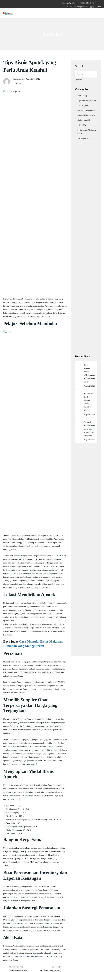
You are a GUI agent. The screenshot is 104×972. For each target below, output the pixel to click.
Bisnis (79, 96)
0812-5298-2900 (27, 956)
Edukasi (80, 106)
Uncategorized (82, 138)
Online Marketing (84, 115)
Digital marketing (84, 101)
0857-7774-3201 (45, 956)
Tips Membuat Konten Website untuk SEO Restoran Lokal (89, 373)
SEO (79, 125)
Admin (18, 83)
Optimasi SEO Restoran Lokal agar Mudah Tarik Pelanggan (89, 429)
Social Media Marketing (86, 130)
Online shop (82, 120)
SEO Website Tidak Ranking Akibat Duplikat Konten (89, 402)
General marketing (84, 110)
